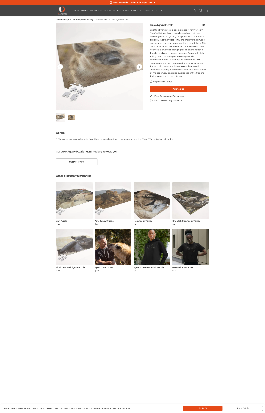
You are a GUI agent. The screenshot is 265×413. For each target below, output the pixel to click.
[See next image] (139, 67)
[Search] (200, 10)
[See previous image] (60, 67)
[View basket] (206, 10)
